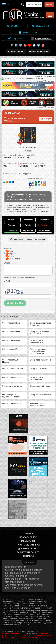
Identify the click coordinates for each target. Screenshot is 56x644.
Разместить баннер (39, 51)
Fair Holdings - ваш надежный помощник (11, 396)
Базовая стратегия (15, 567)
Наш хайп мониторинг (17, 588)
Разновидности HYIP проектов (22, 579)
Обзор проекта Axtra (38, 369)
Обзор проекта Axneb (11, 377)
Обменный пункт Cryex (12, 386)
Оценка (7, 248)
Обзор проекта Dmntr (11, 332)
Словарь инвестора (16, 576)
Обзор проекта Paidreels (40, 360)
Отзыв (7, 263)
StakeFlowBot (12, 113)
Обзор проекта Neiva (11, 323)
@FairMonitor (16, 26)
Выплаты (44, 220)
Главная (28, 533)
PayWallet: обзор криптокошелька (37, 404)
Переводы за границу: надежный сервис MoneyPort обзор (39, 351)
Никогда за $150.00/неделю (44, 76)
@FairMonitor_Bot (30, 32)
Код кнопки (28, 231)
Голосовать (28, 220)
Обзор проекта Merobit (12, 349)
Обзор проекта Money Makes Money (39, 333)
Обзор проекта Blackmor (40, 395)
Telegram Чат (17, 38)
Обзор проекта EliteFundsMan (36, 378)
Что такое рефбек (15, 582)
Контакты (28, 556)
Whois (28, 225)
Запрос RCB (11, 231)
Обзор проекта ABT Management (10, 361)
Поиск (22, 4)
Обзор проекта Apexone (12, 369)
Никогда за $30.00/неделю (45, 107)
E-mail (7, 281)
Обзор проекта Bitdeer (11, 403)
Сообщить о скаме (45, 225)
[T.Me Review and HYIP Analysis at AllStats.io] (39, 182)
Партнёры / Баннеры (28, 544)
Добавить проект (15, 51)
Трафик (11, 225)
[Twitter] (20, 45)
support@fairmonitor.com (44, 38)
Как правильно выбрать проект (22, 573)
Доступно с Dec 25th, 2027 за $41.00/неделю (38, 98)
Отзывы (11, 220)
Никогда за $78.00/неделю (45, 81)
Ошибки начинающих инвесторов (23, 570)
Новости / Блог (28, 537)
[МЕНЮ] (50, 15)
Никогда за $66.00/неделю (45, 90)
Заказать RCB (28, 540)
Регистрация (34, 4)
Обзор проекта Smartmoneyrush (37, 341)
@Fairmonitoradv (43, 26)
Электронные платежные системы (24, 585)
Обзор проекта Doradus (40, 386)
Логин (49, 4)
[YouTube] (25, 45)
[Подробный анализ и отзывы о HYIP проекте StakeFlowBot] (36, 182)
